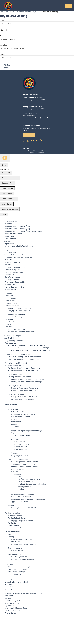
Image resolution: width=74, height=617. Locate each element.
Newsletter (8, 260)
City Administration (15, 554)
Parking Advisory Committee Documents (24, 368)
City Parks (15, 439)
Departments (10, 407)
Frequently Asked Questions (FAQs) (17, 226)
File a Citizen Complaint (14, 272)
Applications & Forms (19, 502)
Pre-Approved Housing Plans (29, 479)
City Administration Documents (23, 559)
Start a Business (11, 289)
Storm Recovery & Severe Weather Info (20, 332)
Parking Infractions (12, 280)
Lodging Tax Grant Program (19, 311)
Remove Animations (10, 209)
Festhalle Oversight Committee (17, 363)
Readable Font (7, 183)
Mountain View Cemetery (15, 322)
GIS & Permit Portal (12, 610)
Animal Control (11, 613)
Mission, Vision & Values (13, 234)
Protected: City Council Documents (17, 255)
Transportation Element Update (23, 464)
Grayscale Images (9, 199)
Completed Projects (11, 221)
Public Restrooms (10, 239)
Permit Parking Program (17, 528)
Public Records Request (13, 335)
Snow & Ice (15, 419)
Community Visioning (13, 317)
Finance (11, 505)
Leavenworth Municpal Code (16, 608)
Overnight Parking (15, 525)
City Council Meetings (16, 572)
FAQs (19, 477)
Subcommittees (14, 574)
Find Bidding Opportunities (15, 282)
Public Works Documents (21, 417)
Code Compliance (18, 469)
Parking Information (12, 513)
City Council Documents (17, 569)
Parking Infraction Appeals (15, 267)
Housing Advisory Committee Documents (27, 379)
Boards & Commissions (14, 374)
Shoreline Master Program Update (24, 467)
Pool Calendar (10, 298)
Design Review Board (16, 394)
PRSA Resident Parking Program (23, 544)
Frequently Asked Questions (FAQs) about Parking (23, 231)
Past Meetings (10, 343)
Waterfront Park (20, 447)
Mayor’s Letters (17, 550)
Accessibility (41, 152)
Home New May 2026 (12, 601)
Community (8, 293)
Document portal (10, 252)
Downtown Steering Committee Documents (25, 357)
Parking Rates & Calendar (18, 518)
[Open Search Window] (40, 140)
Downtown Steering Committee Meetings (24, 359)
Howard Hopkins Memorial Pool (16, 582)
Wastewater (16, 422)
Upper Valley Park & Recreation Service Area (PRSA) (25, 345)
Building (21, 489)
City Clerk (11, 534)
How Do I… (7, 265)
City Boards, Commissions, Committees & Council (27, 567)
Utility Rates (8, 596)
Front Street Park (20, 449)
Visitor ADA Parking (15, 515)
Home (2, 12)
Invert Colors (7, 204)
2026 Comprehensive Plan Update (24, 462)
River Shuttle (10, 301)
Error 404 (7, 598)
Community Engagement (15, 314)
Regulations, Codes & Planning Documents (28, 499)
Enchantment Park (21, 444)
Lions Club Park (20, 442)
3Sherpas (43, 150)
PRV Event (7, 65)
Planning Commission (16, 385)
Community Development (18, 459)
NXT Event (8, 67)
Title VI (16, 427)
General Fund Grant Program (19, 308)
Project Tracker (10, 236)
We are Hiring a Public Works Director (19, 246)
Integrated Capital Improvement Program (27, 430)
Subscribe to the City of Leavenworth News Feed (23, 593)
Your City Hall (9, 338)
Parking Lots (12, 523)
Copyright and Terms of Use (15, 250)
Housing (17, 474)
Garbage (14, 453)
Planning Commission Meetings (23, 390)
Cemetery (9, 319)
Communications (15, 548)
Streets (14, 424)
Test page (8, 241)
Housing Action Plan (25, 486)
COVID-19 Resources (12, 262)
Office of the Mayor (12, 532)
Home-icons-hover (11, 603)
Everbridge (8, 224)
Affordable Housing (25, 481)
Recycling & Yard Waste (20, 455)
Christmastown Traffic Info (15, 329)
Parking (11, 537)
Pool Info (8, 589)
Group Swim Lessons (13, 587)
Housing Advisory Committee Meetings (26, 382)
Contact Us (9, 275)
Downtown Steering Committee (17, 354)
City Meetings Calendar (14, 340)
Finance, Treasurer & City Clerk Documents (27, 508)
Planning (14, 472)
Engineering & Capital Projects (23, 414)
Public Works (13, 409)
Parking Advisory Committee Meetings (23, 370)
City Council (36, 12)
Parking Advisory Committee (16, 365)
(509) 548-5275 (33, 113)
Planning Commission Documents (24, 388)
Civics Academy (11, 303)
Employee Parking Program (21, 539)
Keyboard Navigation (10, 178)
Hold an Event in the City (14, 287)
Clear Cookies (7, 193)
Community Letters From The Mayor (18, 257)
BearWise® (9, 296)
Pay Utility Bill (10, 284)
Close (4, 165)
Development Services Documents (24, 494)
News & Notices (11, 404)
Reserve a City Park (12, 270)
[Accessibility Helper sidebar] (5, 158)
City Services (9, 605)
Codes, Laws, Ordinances (21, 497)
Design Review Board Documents (24, 397)
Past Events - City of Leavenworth (18, 12)
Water (13, 433)
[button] (29, 135)
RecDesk (8, 327)
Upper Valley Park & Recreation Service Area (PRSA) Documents (32, 348)
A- (3, 173)
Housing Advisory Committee (19, 377)
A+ (9, 173)
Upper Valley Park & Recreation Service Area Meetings (29, 350)
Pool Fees (8, 584)
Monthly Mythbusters (19, 557)
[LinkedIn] (36, 140)
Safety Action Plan (18, 412)
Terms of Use (33, 152)
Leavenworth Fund (12, 306)
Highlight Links (7, 188)
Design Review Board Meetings (23, 399)
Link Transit (15, 542)
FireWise (8, 324)
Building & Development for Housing (32, 484)
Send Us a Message (12, 277)
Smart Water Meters (22, 435)
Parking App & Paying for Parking (20, 520)
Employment (9, 244)
